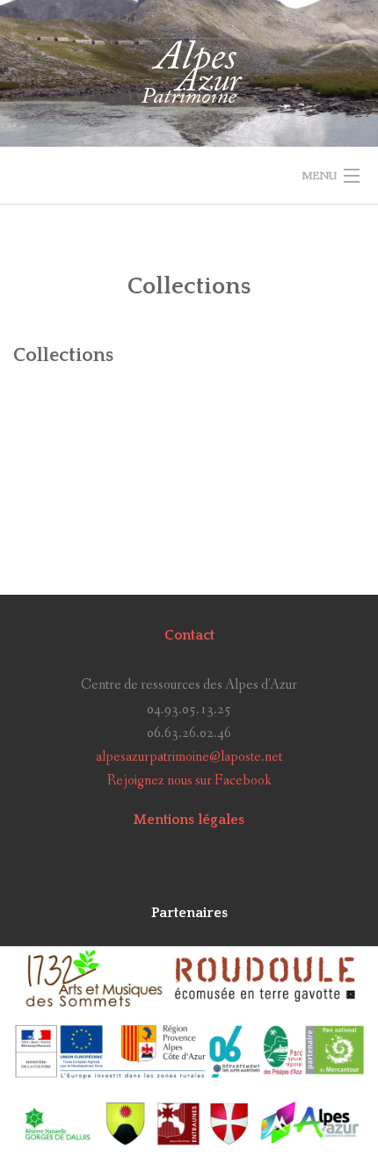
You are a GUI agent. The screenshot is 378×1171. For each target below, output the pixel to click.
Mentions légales (189, 820)
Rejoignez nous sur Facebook (189, 780)
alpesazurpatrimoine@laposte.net (189, 757)
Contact (189, 635)
